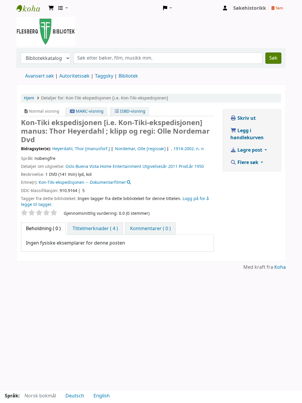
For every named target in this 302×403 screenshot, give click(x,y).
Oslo (69, 166)
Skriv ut (246, 118)
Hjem (29, 98)
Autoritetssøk (74, 76)
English (101, 395)
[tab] (95, 228)
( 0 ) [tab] (43, 228)
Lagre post (249, 150)
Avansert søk (39, 76)
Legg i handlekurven (247, 134)
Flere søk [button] (248, 162)
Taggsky (104, 76)
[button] (51, 8)
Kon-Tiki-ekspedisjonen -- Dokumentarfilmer (82, 182)
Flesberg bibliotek (31, 8)
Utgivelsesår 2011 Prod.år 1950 (173, 166)
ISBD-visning (132, 111)
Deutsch (74, 395)
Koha (280, 267)
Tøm (279, 8)
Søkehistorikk (249, 8)
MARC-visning (89, 111)
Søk (273, 58)
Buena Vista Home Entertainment (108, 166)
